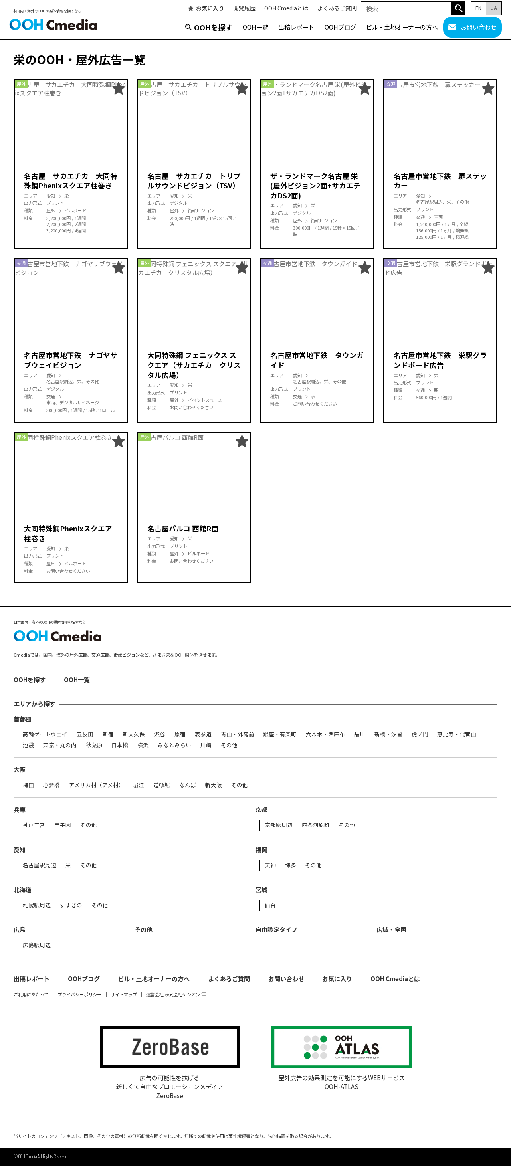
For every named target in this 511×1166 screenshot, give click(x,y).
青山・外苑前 (237, 734)
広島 (20, 929)
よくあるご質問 (337, 8)
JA (494, 8)
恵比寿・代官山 (456, 734)
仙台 (270, 905)
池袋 (28, 745)
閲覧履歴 (244, 8)
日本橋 (119, 745)
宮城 (261, 890)
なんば (187, 785)
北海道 (23, 890)
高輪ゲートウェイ (45, 734)
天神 (270, 865)
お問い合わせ (479, 26)
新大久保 (134, 734)
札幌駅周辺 (37, 905)
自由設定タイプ (276, 929)
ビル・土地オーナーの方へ (402, 26)
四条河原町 (316, 825)
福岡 (261, 850)
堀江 (138, 785)
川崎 (206, 745)
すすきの (71, 905)
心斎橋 (51, 785)
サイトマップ (124, 994)
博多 (290, 865)
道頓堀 (161, 785)
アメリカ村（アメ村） (96, 785)
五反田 (85, 734)
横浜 (143, 745)
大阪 (20, 769)
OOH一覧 (255, 26)
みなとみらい (174, 745)
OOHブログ (340, 26)
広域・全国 (391, 929)
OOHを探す (213, 27)
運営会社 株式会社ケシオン (173, 994)
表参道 (203, 734)
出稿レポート (296, 26)
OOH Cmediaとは (286, 8)
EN (478, 8)
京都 (261, 809)
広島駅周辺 (37, 945)
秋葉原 (94, 745)
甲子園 (62, 825)
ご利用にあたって (31, 994)
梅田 (28, 785)
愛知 (20, 850)
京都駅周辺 (279, 825)
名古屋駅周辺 (39, 865)
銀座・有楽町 (280, 734)
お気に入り (210, 8)
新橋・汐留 (388, 734)
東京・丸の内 (60, 745)
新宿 (108, 734)
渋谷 (159, 734)
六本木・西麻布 (325, 734)
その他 (229, 745)
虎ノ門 (420, 734)
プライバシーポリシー (79, 994)
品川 (359, 734)
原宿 (180, 734)
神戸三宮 (34, 825)
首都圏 (23, 719)
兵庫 (20, 809)
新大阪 (213, 785)
